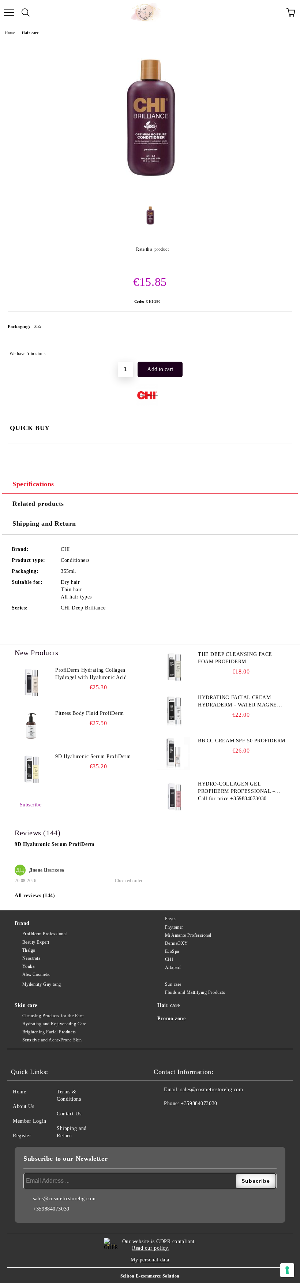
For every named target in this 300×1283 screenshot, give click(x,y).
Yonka (28, 966)
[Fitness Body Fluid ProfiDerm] (31, 726)
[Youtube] (195, 1118)
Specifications (33, 484)
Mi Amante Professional (188, 935)
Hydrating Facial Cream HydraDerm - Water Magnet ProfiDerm (239, 702)
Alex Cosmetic (36, 974)
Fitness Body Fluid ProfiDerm (89, 713)
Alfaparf (173, 967)
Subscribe (31, 805)
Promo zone (171, 1018)
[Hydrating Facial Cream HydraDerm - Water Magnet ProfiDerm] (173, 710)
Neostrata (31, 958)
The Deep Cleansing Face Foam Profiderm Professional (235, 658)
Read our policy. (150, 1248)
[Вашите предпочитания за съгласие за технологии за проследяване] (287, 1270)
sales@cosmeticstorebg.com (211, 1089)
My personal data (150, 1260)
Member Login (29, 1121)
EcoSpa (172, 951)
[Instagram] (179, 1118)
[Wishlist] (274, 12)
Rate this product (152, 249)
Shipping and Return (44, 523)
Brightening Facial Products (49, 1031)
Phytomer (174, 927)
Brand (22, 923)
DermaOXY (176, 943)
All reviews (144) (35, 895)
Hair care (30, 33)
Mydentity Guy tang (41, 984)
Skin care (26, 1005)
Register (22, 1135)
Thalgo (28, 950)
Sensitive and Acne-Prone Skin (52, 1040)
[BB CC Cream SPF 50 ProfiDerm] (173, 753)
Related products (38, 503)
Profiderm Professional (44, 933)
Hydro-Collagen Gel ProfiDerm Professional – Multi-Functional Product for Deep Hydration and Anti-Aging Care (238, 788)
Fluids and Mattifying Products (195, 992)
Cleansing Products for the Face (53, 1015)
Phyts (170, 918)
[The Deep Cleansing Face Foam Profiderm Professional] (173, 667)
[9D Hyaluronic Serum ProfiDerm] (31, 769)
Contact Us (69, 1113)
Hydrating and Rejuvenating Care (54, 1023)
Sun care (173, 984)
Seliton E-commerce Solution (150, 1276)
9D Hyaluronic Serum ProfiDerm (93, 756)
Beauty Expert (35, 942)
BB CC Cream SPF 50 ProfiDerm (241, 740)
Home (10, 33)
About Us (23, 1106)
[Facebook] (163, 1118)
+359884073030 (199, 1103)
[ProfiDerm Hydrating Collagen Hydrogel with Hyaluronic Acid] (31, 683)
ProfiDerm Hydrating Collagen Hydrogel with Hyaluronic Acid (91, 673)
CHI (169, 959)
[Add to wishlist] (282, 350)
